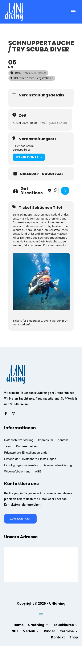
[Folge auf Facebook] (6, 414)
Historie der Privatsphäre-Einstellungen (30, 458)
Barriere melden (27, 446)
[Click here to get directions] (65, 191)
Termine (67, 631)
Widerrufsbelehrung (17, 471)
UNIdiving (36, 624)
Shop (73, 637)
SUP (15, 631)
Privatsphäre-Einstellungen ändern (27, 452)
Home (19, 624)
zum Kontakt (20, 518)
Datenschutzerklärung (18, 439)
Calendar (29, 174)
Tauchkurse (63, 624)
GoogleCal (52, 174)
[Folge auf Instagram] (14, 414)
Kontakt (63, 439)
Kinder (49, 631)
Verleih (29, 631)
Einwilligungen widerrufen (21, 465)
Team (8, 446)
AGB (38, 471)
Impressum (45, 439)
